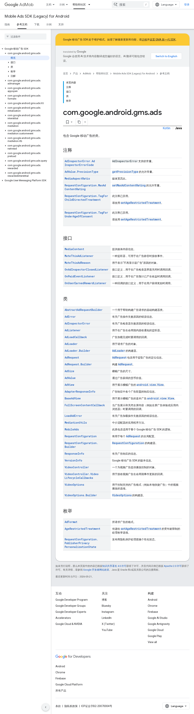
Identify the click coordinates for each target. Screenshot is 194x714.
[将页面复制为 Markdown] (79, 122)
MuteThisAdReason (77, 262)
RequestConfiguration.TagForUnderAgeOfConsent (86, 214)
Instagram (108, 611)
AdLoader (71, 344)
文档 (48, 4)
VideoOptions (74, 484)
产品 (75, 73)
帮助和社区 (79, 4)
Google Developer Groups (71, 605)
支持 (61, 24)
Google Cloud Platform (69, 684)
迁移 (144, 39)
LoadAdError (73, 416)
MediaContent (74, 249)
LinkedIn (107, 617)
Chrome (152, 605)
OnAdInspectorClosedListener (86, 269)
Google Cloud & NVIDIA (69, 623)
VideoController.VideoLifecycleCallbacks (82, 476)
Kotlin (166, 128)
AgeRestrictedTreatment (82, 528)
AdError (70, 316)
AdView (69, 385)
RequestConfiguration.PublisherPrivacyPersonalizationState (81, 543)
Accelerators (63, 617)
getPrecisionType (125, 171)
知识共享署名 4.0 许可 (114, 566)
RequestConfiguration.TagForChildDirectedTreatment (86, 197)
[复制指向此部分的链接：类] (71, 299)
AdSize (69, 371)
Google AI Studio (157, 617)
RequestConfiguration (81, 436)
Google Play (155, 636)
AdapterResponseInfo (80, 391)
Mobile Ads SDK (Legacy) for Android (37, 16)
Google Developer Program (72, 599)
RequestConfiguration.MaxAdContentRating (85, 187)
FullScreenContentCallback (85, 405)
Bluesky (106, 605)
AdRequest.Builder (78, 364)
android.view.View (150, 385)
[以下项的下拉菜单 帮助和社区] (90, 4)
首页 (65, 73)
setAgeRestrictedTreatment (141, 203)
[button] (24, 49)
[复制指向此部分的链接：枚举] (76, 511)
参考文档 (22, 24)
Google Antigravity (159, 623)
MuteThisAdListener (79, 256)
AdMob (26, 4)
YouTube (107, 630)
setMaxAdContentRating (129, 185)
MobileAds (72, 429)
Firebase (153, 611)
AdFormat (71, 522)
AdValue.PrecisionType (81, 171)
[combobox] (131, 4)
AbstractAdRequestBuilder (83, 310)
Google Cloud (155, 630)
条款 (58, 706)
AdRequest (72, 357)
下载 (36, 24)
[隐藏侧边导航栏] (45, 707)
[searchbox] (25, 36)
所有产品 (61, 690)
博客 (104, 599)
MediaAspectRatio (77, 178)
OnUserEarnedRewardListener (85, 283)
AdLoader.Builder (77, 350)
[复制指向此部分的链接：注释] (76, 150)
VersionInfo (73, 460)
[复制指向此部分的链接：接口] (76, 238)
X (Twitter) (108, 623)
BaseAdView (73, 398)
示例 (62, 4)
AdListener (73, 330)
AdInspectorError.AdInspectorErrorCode (80, 163)
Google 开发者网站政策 (96, 569)
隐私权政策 (71, 706)
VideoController (77, 467)
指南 (7, 24)
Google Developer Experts (71, 611)
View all (152, 642)
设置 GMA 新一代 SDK (162, 39)
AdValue (70, 378)
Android (152, 599)
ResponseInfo (74, 453)
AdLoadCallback (76, 337)
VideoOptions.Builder (81, 495)
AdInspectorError (77, 323)
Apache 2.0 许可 (173, 566)
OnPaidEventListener (80, 276)
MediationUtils (76, 422)
